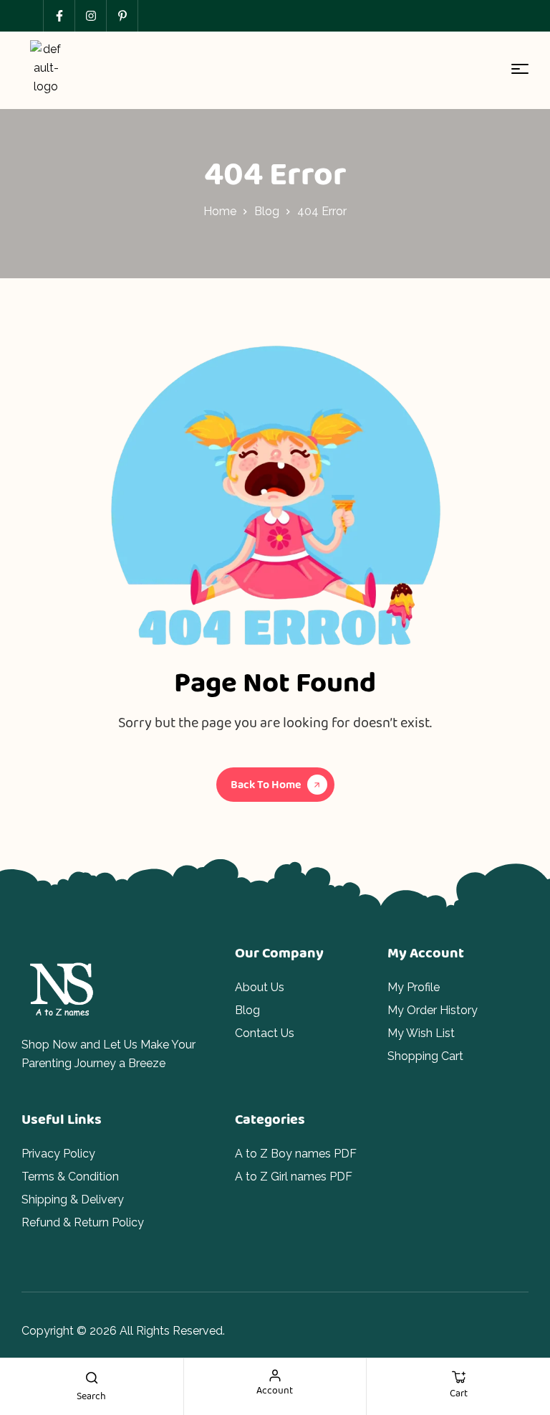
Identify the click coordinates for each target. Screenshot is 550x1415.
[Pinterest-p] (122, 16)
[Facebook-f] (58, 16)
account (274, 1390)
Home (219, 211)
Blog (266, 211)
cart (459, 1393)
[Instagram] (90, 16)
